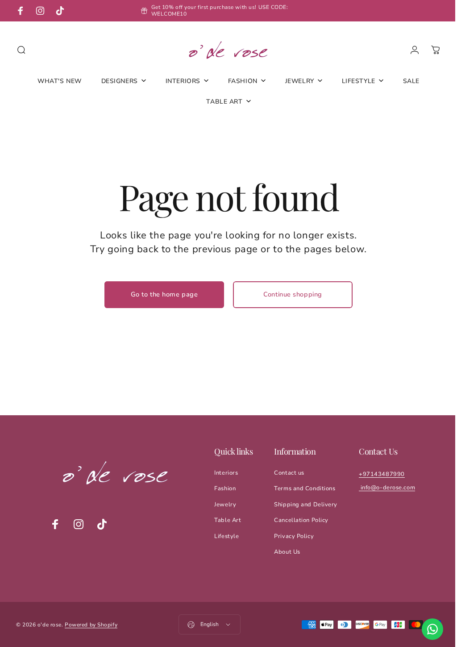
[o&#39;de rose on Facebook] (55, 524)
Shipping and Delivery (305, 505)
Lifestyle (226, 536)
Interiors (225, 473)
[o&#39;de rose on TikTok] (101, 524)
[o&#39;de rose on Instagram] (78, 524)
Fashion (224, 488)
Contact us (289, 473)
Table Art (227, 520)
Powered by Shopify (91, 624)
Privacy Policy (293, 536)
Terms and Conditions (304, 488)
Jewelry (225, 505)
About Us (286, 552)
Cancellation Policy (301, 520)
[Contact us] (425, 629)
